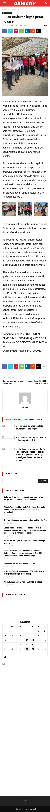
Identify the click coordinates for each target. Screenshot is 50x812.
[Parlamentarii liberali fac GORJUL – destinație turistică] (8, 440)
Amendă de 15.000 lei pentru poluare (38, 382)
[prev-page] (3, 466)
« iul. (4, 657)
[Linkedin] (27, 31)
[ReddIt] (32, 31)
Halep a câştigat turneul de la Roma (13, 382)
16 (45, 640)
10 (5, 640)
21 (33, 645)
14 (33, 640)
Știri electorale (14, 9)
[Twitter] (10, 31)
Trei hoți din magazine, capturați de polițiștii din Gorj (25, 520)
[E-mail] (38, 31)
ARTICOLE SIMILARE (12, 419)
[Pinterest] (16, 31)
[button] (4, 3)
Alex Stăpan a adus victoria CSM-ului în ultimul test (25, 582)
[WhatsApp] (21, 31)
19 (20, 645)
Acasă (4, 9)
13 (27, 640)
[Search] (46, 3)
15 (39, 640)
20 (27, 645)
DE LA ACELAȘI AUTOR (33, 419)
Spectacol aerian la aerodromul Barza (19, 564)
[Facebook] (4, 31)
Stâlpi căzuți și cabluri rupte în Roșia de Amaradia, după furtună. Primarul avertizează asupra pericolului (24, 509)
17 (5, 645)
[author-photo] (25, 404)
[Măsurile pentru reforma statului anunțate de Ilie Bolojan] (8, 429)
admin (11, 25)
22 (39, 645)
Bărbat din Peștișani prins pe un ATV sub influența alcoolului (24, 541)
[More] (44, 31)
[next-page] (7, 466)
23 (45, 645)
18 (12, 645)
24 (5, 649)
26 (20, 649)
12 (20, 640)
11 (12, 640)
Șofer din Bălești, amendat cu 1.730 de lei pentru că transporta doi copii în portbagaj (25, 572)
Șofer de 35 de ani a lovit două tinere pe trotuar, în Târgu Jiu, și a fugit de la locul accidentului (25, 498)
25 (12, 649)
